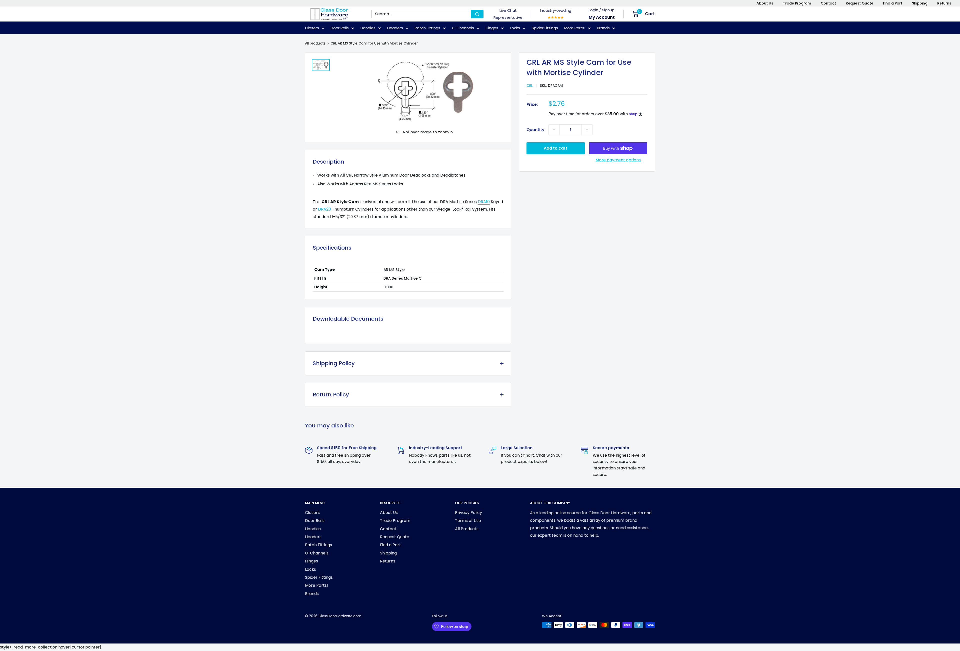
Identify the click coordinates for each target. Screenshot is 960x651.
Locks (515, 28)
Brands (603, 28)
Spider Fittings (545, 28)
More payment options (618, 160)
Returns (944, 3)
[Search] (477, 14)
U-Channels (463, 28)
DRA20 (324, 209)
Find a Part (892, 3)
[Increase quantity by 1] (587, 130)
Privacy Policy (468, 512)
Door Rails (340, 28)
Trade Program (797, 3)
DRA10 (484, 202)
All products (315, 43)
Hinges (492, 28)
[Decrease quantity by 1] (554, 130)
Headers (395, 28)
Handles (368, 28)
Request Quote (859, 3)
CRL (529, 85)
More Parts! (574, 28)
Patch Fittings (427, 28)
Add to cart (555, 148)
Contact (828, 3)
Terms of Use (468, 520)
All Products (466, 529)
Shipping (920, 3)
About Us (764, 3)
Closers (312, 28)
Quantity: (536, 130)
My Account (602, 17)
